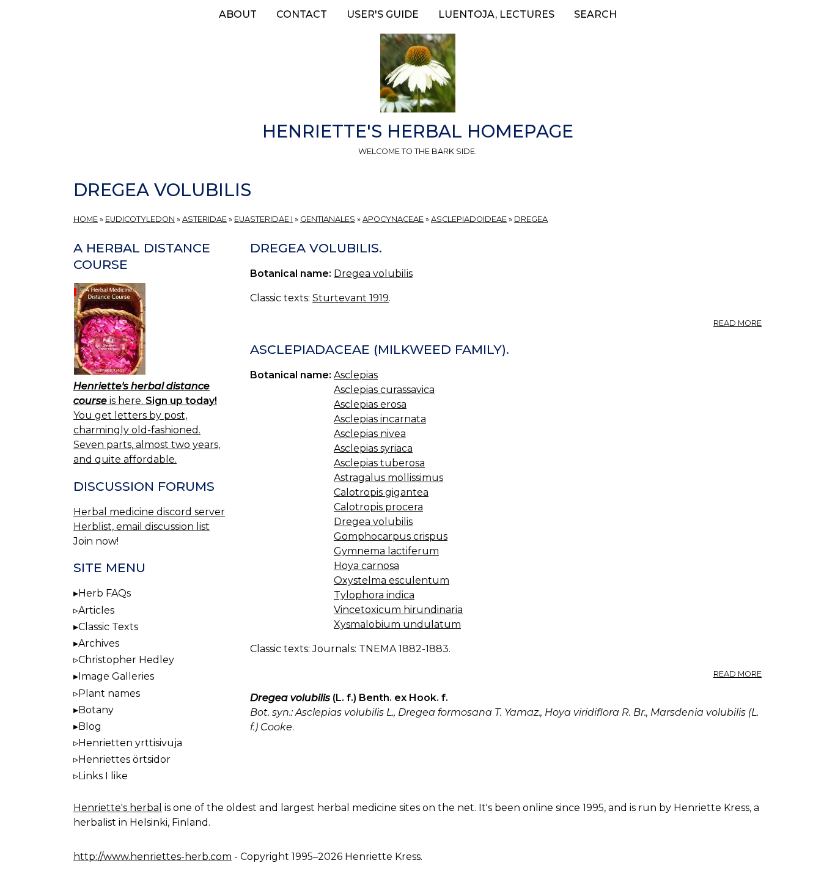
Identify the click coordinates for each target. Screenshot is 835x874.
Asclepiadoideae (469, 219)
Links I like (103, 776)
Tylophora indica (374, 595)
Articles (96, 610)
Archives (98, 643)
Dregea (531, 219)
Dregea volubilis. (316, 247)
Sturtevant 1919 (350, 298)
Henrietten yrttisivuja (130, 743)
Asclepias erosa (370, 404)
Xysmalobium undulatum (397, 624)
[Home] (417, 75)
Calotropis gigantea (381, 492)
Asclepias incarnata (380, 419)
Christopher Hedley (126, 660)
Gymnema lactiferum (386, 551)
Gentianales (327, 219)
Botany (96, 710)
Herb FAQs (104, 593)
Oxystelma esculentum (391, 580)
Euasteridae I (263, 219)
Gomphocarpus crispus (390, 536)
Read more (737, 323)
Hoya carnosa (366, 565)
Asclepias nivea (370, 433)
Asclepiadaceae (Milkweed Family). (379, 349)
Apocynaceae (393, 219)
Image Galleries (116, 676)
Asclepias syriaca (373, 448)
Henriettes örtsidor (124, 759)
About (238, 14)
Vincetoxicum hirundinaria (398, 609)
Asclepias (356, 375)
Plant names (109, 693)
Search (595, 14)
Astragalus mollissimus (388, 477)
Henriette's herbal (117, 807)
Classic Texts (108, 627)
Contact (301, 14)
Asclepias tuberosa (379, 463)
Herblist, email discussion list (141, 526)
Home (85, 219)
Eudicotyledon (140, 219)
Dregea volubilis (373, 273)
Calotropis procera (378, 507)
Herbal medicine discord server (149, 512)
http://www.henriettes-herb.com (152, 856)
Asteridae (204, 219)
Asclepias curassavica (384, 389)
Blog (89, 726)
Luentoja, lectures (496, 14)
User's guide (383, 14)
